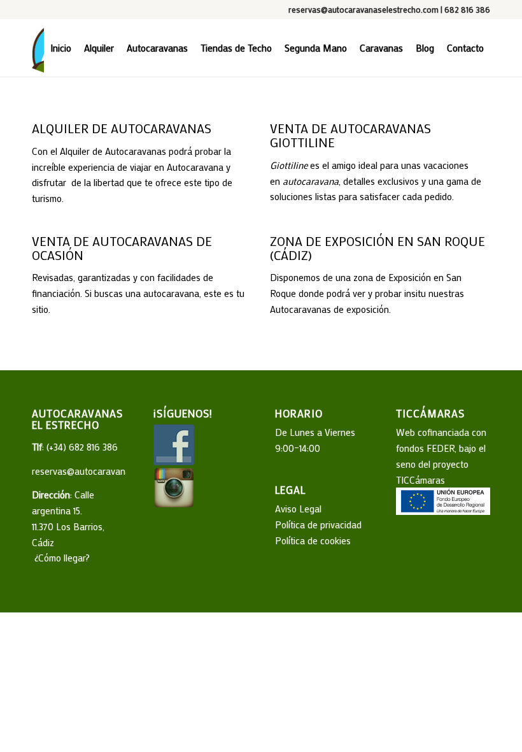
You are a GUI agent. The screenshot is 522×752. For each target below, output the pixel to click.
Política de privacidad (318, 524)
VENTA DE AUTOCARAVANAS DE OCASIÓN (122, 248)
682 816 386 (467, 9)
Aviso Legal (298, 508)
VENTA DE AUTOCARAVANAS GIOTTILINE (350, 135)
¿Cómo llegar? (61, 557)
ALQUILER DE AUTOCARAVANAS (121, 128)
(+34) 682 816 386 (82, 446)
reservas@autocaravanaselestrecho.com (363, 9)
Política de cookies (313, 540)
